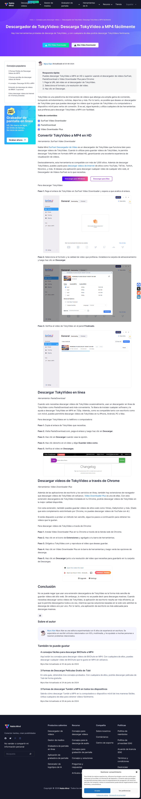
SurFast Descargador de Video (63, 147)
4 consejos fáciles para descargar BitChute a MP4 (66, 652)
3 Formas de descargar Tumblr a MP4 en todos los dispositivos (73, 689)
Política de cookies (102, 795)
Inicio (31, 20)
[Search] (30, 754)
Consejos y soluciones (82, 758)
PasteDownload (48, 125)
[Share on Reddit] (138, 293)
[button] (136, 772)
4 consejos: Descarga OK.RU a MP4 (21, 83)
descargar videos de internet (81, 166)
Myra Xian (48, 64)
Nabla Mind (11, 4)
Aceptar (97, 791)
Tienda (118, 4)
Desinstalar (123, 767)
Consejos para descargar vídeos (47, 20)
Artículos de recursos (82, 773)
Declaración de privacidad (117, 795)
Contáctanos (102, 737)
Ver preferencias (125, 791)
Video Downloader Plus (52, 129)
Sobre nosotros (103, 731)
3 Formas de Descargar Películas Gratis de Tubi (65, 670)
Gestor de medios (48, 4)
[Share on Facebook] (138, 284)
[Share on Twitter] (138, 289)
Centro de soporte (104, 743)
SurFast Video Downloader (53, 121)
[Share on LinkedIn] (138, 297)
